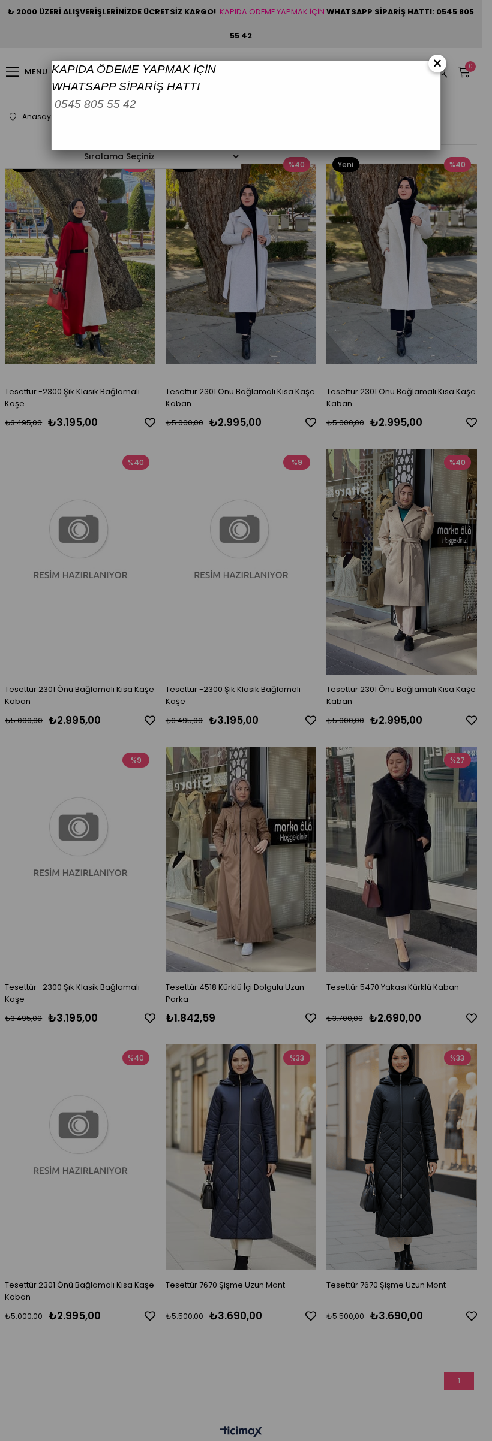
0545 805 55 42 (95, 104)
